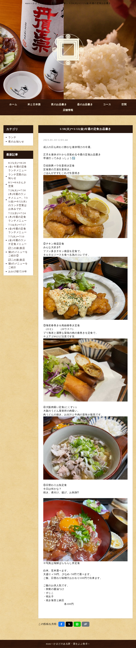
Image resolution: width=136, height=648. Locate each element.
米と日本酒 (34, 104)
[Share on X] (69, 624)
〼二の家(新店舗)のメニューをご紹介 (18, 264)
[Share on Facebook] (61, 624)
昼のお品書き (85, 104)
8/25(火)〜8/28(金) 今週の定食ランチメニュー (17, 167)
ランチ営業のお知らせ (17, 176)
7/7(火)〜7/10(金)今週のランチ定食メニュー (17, 240)
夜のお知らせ (16, 141)
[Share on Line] (77, 624)
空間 (124, 104)
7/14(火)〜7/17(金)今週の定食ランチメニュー (17, 228)
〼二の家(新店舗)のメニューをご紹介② (18, 252)
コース (107, 104)
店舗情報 (68, 110)
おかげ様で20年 (17, 271)
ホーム (13, 104)
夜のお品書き (59, 104)
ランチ (12, 137)
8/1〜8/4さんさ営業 (17, 184)
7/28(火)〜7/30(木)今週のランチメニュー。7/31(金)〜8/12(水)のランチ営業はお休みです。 (18, 199)
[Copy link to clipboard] (85, 624)
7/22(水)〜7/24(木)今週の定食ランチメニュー (17, 217)
